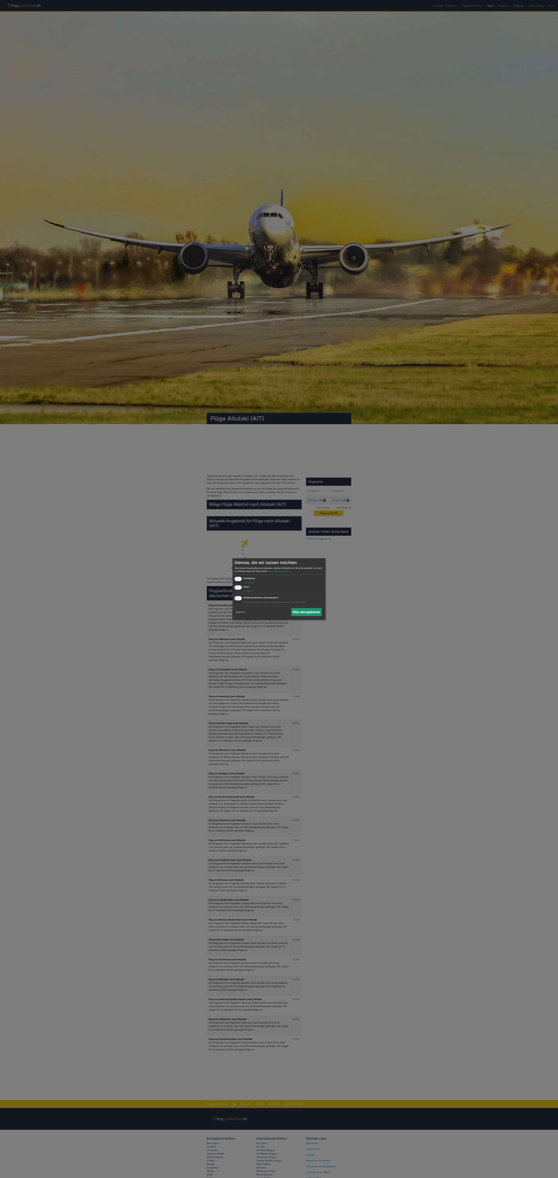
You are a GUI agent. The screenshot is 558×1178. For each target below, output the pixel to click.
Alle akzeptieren (306, 612)
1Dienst (248, 591)
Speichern (240, 612)
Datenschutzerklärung (278, 571)
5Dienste (249, 582)
